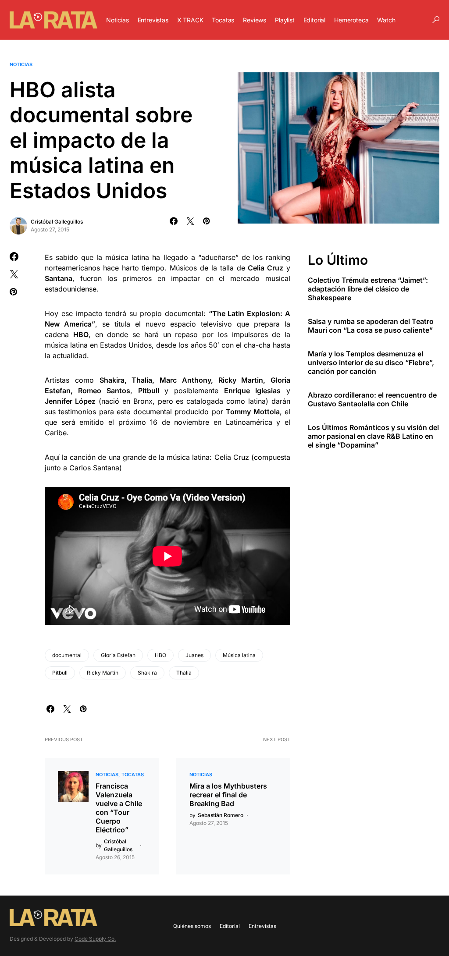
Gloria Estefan (118, 655)
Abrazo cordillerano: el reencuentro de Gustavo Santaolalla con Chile (372, 399)
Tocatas (132, 774)
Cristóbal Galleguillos (57, 221)
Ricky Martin (102, 672)
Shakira (147, 672)
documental (67, 655)
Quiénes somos (192, 926)
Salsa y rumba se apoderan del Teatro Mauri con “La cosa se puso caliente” (371, 325)
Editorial (230, 926)
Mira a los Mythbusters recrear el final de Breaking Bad (228, 795)
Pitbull (60, 672)
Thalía (184, 672)
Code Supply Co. (95, 938)
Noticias (21, 64)
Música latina (239, 655)
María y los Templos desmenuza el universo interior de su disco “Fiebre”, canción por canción (371, 362)
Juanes (194, 655)
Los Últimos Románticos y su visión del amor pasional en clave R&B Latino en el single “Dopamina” (373, 436)
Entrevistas (262, 926)
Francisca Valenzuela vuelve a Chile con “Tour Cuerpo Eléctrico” (119, 808)
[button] (435, 19)
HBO (160, 655)
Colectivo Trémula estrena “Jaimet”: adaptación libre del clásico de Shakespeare (368, 289)
